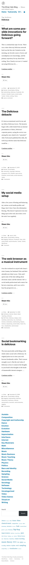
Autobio (5, 237)
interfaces (18, 320)
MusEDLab (11, 539)
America (7, 520)
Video (4, 494)
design (16, 318)
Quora (12, 94)
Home (4, 12)
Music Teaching (8, 457)
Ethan (4, 88)
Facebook (18, 92)
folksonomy (5, 400)
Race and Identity (9, 468)
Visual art (6, 500)
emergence (4, 173)
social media (18, 94)
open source (18, 173)
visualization (7, 325)
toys (3, 325)
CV (19, 12)
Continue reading (8, 69)
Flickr (21, 239)
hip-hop (16, 529)
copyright (12, 171)
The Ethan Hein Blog (10, 7)
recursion (11, 402)
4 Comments (6, 327)
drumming (4, 526)
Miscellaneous (8, 448)
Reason (22, 322)
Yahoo (16, 96)
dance (24, 523)
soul (8, 548)
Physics (5, 463)
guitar (6, 529)
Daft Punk (5, 318)
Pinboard (4, 175)
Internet (5, 90)
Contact (12, 561)
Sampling (6, 474)
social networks (18, 175)
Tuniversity (12, 12)
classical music (6, 523)
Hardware (6, 431)
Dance (4, 423)
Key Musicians (8, 443)
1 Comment (6, 245)
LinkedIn (8, 94)
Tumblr (3, 96)
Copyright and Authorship (13, 420)
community (6, 171)
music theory (7, 542)
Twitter (7, 96)
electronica (10, 320)
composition (15, 523)
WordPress (4, 243)
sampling (22, 545)
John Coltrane (4, 536)
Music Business (8, 454)
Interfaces (6, 314)
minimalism (9, 322)
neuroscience (5, 402)
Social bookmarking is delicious (14, 343)
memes (15, 536)
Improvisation (7, 434)
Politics (5, 465)
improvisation (6, 533)
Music (15, 314)
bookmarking (6, 92)
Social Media (11, 90)
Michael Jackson (21, 536)
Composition (7, 417)
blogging (5, 239)
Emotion (5, 426)
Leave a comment (8, 98)
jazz (22, 533)
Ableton (4, 520)
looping (9, 536)
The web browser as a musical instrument (14, 260)
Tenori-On (22, 323)
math (12, 536)
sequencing (9, 323)
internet (4, 94)
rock (17, 545)
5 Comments (6, 406)
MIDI (2, 538)
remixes (4, 323)
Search (4, 509)
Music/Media (5, 561)
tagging (4, 404)
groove (3, 529)
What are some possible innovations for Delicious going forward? (14, 33)
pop (21, 542)
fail (23, 92)
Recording (6, 471)
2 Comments (6, 179)
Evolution (6, 429)
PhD (18, 542)
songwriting (4, 548)
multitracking (16, 322)
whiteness (19, 548)
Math (4, 446)
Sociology (6, 483)
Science (5, 477)
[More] (24, 12)
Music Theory (7, 460)
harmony (10, 530)
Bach (11, 520)
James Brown (17, 533)
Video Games (7, 497)
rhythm (13, 545)
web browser (15, 325)
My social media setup (11, 194)
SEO (24, 239)
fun (14, 320)
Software (9, 316)
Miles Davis (6, 538)
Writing (17, 90)
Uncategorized (8, 491)
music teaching (19, 539)
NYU (15, 542)
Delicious (13, 92)
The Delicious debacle (10, 113)
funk (17, 526)
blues (18, 521)
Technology (7, 488)
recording (4, 545)
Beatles (14, 520)
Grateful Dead (23, 526)
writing (12, 96)
